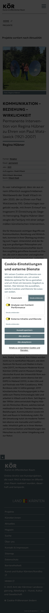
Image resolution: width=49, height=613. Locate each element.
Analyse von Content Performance (22, 306)
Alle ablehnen (24, 336)
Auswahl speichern (24, 330)
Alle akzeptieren (24, 342)
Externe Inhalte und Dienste (26, 319)
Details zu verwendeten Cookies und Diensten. (24, 348)
